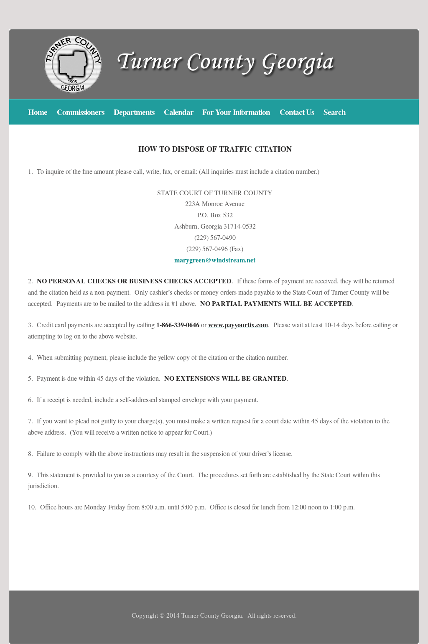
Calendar (179, 112)
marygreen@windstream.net (214, 260)
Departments (134, 112)
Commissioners (80, 112)
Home (37, 112)
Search (335, 112)
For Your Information (236, 112)
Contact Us (297, 112)
